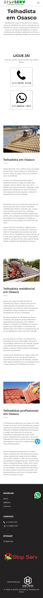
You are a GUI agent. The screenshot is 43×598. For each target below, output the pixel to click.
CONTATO (7, 506)
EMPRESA (6, 502)
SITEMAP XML (8, 541)
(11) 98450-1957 (12, 526)
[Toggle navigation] (38, 2)
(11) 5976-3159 (11, 522)
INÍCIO (5, 499)
